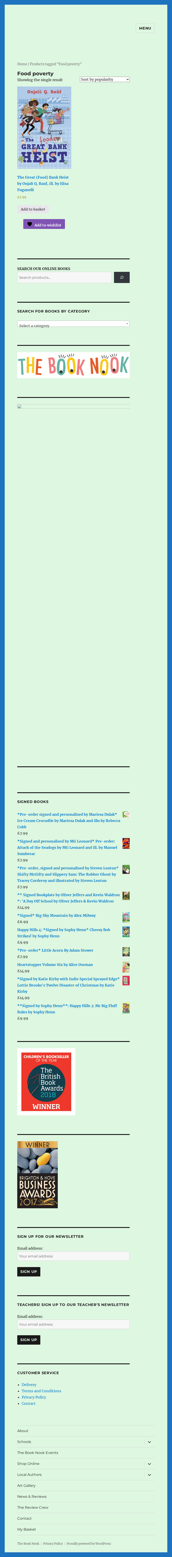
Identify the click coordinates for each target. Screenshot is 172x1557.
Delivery (29, 1384)
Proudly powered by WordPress (89, 1544)
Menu (145, 28)
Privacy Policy (34, 1397)
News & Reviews (32, 1496)
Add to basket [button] (33, 209)
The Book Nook (28, 1544)
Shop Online (28, 1464)
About (22, 1431)
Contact (29, 1403)
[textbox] (73, 326)
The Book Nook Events (37, 1453)
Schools (24, 1442)
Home (22, 64)
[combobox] (73, 324)
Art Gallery (26, 1485)
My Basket (26, 1529)
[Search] (122, 277)
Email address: (30, 1248)
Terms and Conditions (41, 1391)
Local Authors (29, 1474)
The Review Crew (32, 1507)
